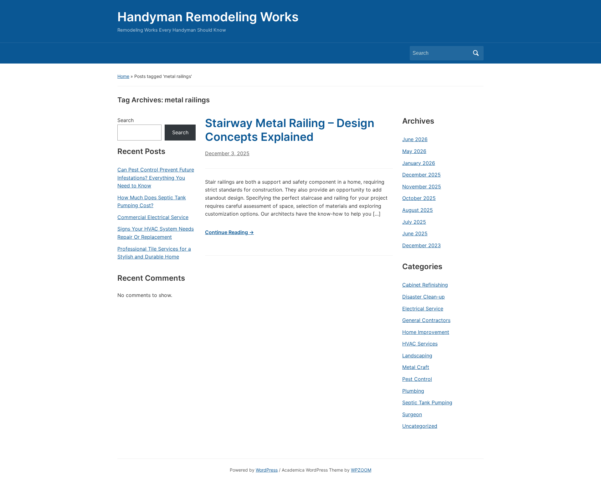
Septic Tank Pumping (427, 402)
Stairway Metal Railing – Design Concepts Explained (289, 129)
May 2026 (414, 151)
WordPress (267, 470)
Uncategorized (419, 426)
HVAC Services (420, 343)
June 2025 (415, 233)
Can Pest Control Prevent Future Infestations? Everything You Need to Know (155, 177)
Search (475, 53)
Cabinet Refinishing (425, 285)
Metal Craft (415, 367)
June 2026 (415, 139)
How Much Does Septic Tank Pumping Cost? (151, 201)
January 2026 (418, 163)
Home (123, 76)
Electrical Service (422, 308)
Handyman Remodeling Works (208, 16)
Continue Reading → (229, 232)
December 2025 (421, 174)
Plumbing (413, 391)
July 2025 (414, 222)
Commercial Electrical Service (152, 217)
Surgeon (412, 414)
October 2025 (419, 198)
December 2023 (421, 245)
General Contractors (426, 320)
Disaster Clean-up (423, 297)
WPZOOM (361, 470)
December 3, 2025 (227, 153)
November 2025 (421, 186)
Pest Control (417, 379)
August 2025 (417, 210)
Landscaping (417, 355)
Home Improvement (425, 332)
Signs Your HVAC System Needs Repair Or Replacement (155, 233)
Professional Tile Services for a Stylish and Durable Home (154, 253)
